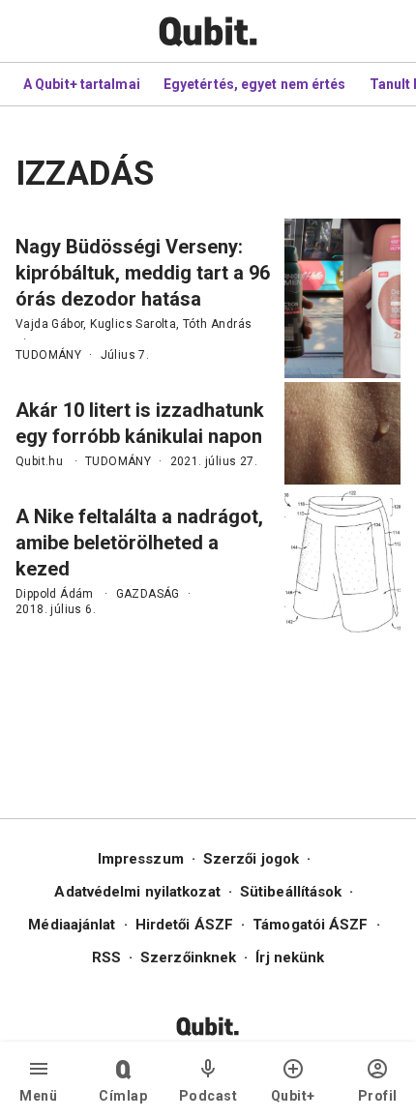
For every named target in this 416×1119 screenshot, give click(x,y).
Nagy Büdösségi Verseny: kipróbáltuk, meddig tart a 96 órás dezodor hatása (142, 272)
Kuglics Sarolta (133, 324)
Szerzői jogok (251, 859)
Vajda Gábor (49, 324)
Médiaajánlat (71, 924)
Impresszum (141, 859)
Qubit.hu (39, 461)
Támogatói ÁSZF (310, 924)
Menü (38, 1096)
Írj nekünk (289, 957)
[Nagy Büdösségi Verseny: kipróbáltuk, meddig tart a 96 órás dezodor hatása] (342, 298)
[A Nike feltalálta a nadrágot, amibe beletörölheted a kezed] (342, 560)
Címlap (123, 1096)
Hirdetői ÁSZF (184, 924)
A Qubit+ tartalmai (81, 84)
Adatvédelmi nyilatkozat (137, 891)
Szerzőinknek (188, 957)
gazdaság (148, 594)
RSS (106, 957)
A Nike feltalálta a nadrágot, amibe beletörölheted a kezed (139, 542)
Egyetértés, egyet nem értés (254, 84)
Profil (378, 1096)
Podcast (208, 1096)
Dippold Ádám (54, 594)
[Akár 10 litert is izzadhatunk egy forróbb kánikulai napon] (342, 433)
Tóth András (217, 324)
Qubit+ (293, 1096)
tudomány (48, 355)
